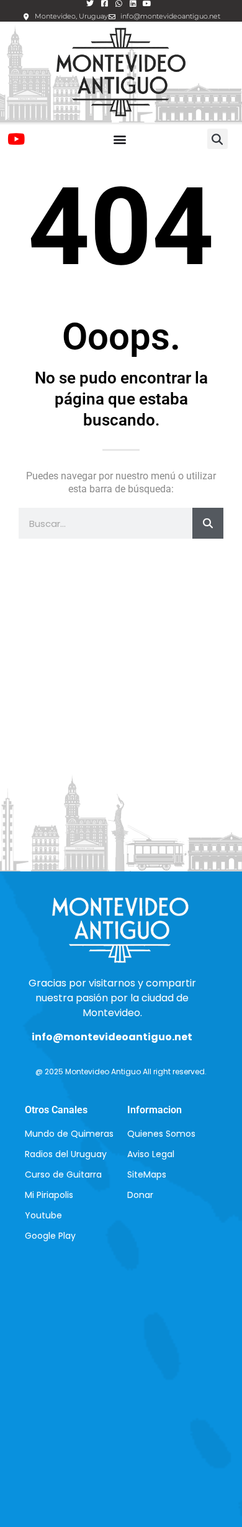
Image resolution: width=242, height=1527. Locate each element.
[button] (120, 139)
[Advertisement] (121, 684)
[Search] (207, 523)
